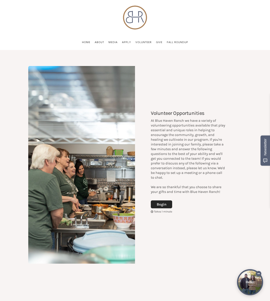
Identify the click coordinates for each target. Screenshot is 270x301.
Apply (126, 42)
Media (113, 42)
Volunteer (143, 42)
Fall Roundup (177, 42)
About (99, 42)
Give (159, 42)
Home (86, 42)
